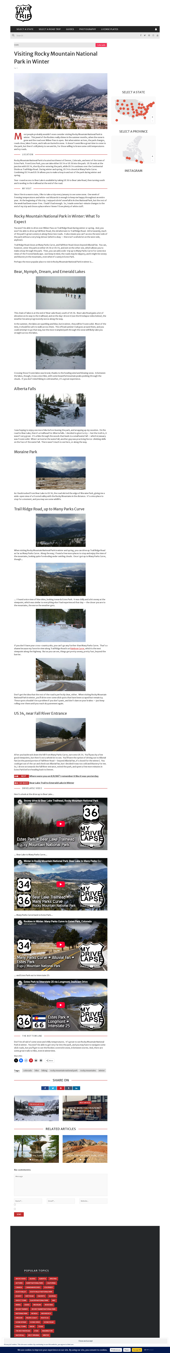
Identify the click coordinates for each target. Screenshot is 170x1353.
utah (36, 1331)
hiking (44, 1070)
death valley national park (41, 1292)
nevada (34, 1313)
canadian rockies (33, 1287)
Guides (70, 29)
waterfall (20, 1335)
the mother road (23, 1331)
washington (47, 1331)
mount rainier (22, 1309)
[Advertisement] (110, 12)
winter (102, 1070)
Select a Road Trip (50, 29)
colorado (27, 1070)
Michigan (35, 1160)
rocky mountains (88, 1070)
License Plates (109, 29)
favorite (41, 1296)
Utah (84, 1160)
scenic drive (35, 1322)
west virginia (33, 1335)
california (51, 1283)
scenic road (49, 1322)
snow (32, 1326)
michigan (37, 1305)
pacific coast (31, 1318)
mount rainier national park (44, 1309)
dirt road (30, 1296)
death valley (21, 1292)
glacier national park (39, 1300)
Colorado (101, 45)
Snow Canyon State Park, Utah (85, 1155)
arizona (53, 1279)
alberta (42, 1279)
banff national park (34, 1283)
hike (37, 1070)
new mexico (46, 1313)
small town (21, 1326)
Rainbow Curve (77, 648)
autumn (19, 1283)
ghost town (21, 1300)
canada (19, 1287)
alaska (32, 1279)
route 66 (45, 1318)
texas (40, 1326)
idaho (27, 1305)
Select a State (25, 29)
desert (19, 1296)
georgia (52, 1296)
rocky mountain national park (63, 1070)
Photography (87, 29)
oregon (19, 1318)
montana (49, 1305)
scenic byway (21, 1322)
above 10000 (21, 1279)
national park (21, 1313)
